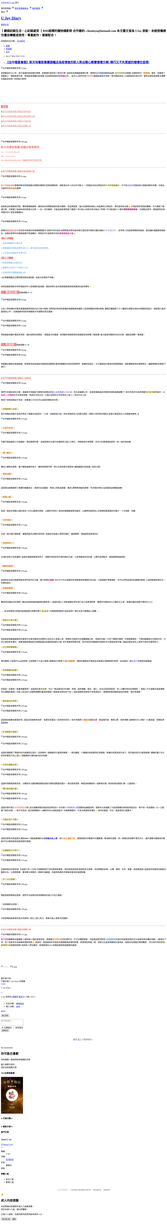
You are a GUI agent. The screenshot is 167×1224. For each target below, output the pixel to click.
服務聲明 (107, 1190)
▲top (3, 1011)
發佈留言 (5, 1030)
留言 (20, 997)
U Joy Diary (11, 18)
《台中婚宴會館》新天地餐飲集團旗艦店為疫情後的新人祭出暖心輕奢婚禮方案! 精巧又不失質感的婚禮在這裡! (77, 62)
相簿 (8, 46)
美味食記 (20, 1004)
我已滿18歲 (6, 1219)
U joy (3, 984)
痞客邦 (15, 997)
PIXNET (65, 1190)
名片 (8, 52)
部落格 (9, 49)
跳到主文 (5, 25)
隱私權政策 (97, 1190)
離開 (14, 1219)
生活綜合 (21, 41)
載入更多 (5, 1016)
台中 (18, 1007)
